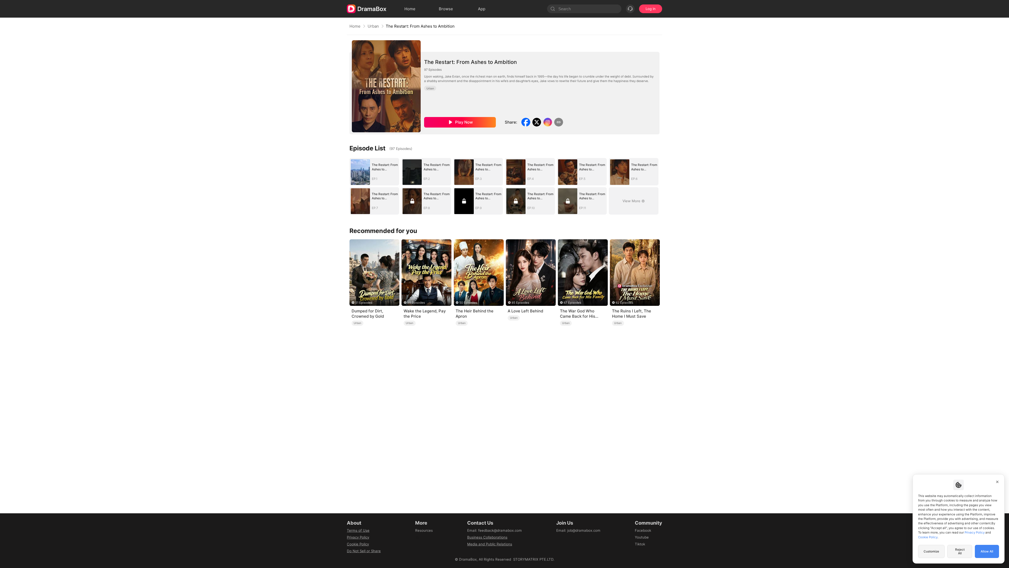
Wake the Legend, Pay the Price (425, 313)
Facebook (643, 530)
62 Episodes (624, 303)
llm (417, 537)
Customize (931, 551)
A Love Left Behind (525, 310)
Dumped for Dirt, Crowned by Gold (368, 313)
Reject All (960, 551)
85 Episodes (520, 303)
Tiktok (640, 544)
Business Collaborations (487, 537)
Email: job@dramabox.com (578, 530)
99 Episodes (416, 303)
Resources (424, 530)
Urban (373, 26)
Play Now (464, 122)
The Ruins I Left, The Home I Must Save (631, 313)
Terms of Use (358, 530)
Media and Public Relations (489, 544)
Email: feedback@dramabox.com (494, 530)
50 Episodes (468, 303)
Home (355, 26)
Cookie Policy (358, 544)
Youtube (642, 537)
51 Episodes (363, 303)
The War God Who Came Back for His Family (577, 313)
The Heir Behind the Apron (474, 313)
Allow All (987, 551)
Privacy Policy (358, 537)
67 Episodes (572, 303)
